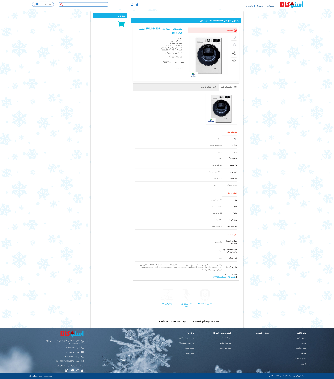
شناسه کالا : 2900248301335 (224, 277)
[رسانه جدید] (208, 55)
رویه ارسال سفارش (225, 343)
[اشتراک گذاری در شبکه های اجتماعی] (234, 53)
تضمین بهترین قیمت (186, 305)
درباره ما (260, 6)
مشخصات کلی (227, 87)
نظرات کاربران (206, 87)
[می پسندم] (234, 45)
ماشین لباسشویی (300, 358)
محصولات (270, 6)
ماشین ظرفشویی (301, 348)
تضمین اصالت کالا (205, 303)
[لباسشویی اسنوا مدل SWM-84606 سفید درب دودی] (221, 109)
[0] (170, 57)
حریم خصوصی (189, 353)
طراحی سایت (48, 376)
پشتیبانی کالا (167, 303)
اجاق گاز (303, 353)
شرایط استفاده (189, 348)
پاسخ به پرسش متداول (186, 338)
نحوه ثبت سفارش (225, 338)
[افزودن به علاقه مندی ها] (234, 38)
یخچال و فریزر (301, 338)
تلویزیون (303, 343)
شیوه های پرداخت (225, 348)
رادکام (41, 376)
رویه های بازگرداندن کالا (186, 343)
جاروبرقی (303, 363)
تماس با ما (249, 6)
